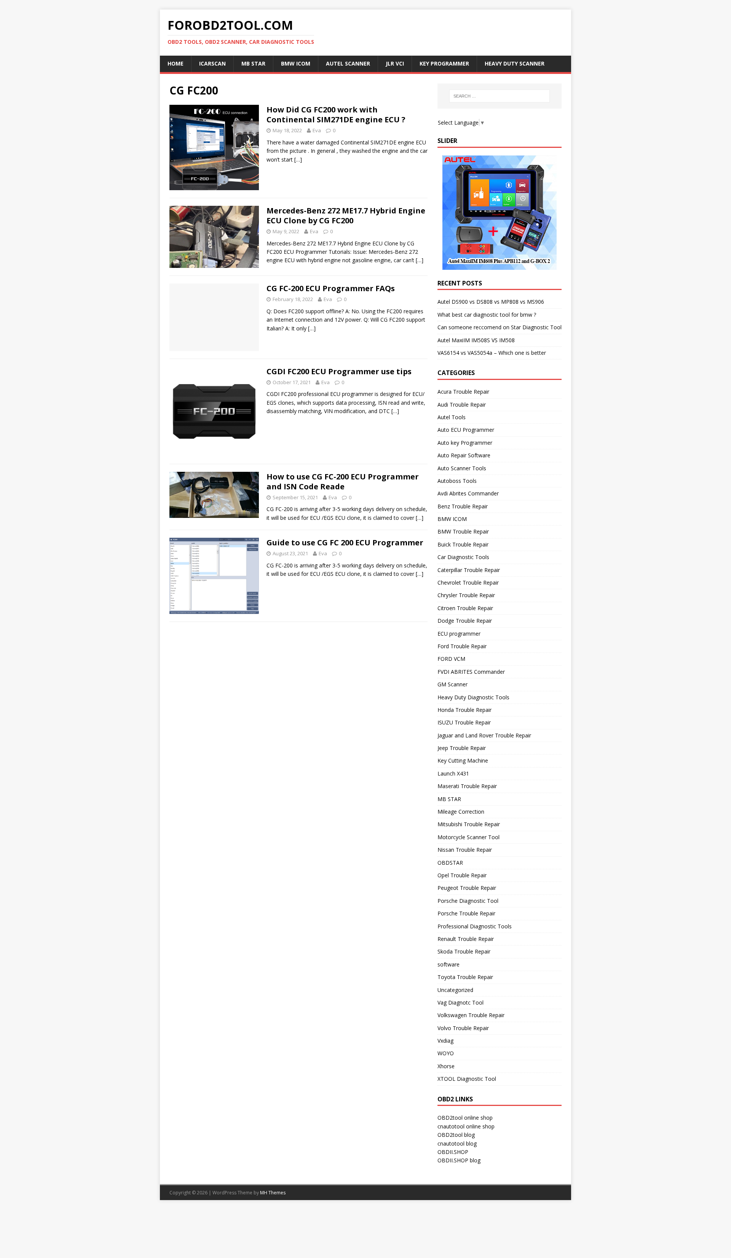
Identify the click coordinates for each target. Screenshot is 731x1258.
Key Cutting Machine (462, 760)
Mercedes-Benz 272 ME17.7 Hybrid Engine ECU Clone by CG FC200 (346, 215)
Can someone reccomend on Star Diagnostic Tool (499, 327)
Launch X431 (453, 773)
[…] (298, 159)
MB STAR (449, 799)
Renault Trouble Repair (465, 938)
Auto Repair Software (463, 455)
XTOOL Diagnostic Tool (466, 1078)
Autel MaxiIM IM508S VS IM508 (476, 340)
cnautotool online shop (466, 1126)
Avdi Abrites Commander (468, 493)
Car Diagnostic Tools (463, 557)
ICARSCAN (212, 63)
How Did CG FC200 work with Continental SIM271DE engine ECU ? (336, 114)
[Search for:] (499, 96)
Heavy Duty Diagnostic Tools (473, 697)
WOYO (445, 1053)
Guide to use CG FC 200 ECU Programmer (345, 542)
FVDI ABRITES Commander (471, 671)
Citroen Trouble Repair (465, 608)
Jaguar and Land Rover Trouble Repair (484, 735)
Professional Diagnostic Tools (474, 926)
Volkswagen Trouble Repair (470, 1015)
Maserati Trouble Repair (467, 786)
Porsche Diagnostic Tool (467, 900)
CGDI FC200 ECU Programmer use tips (339, 371)
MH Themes (273, 1192)
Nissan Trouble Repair (464, 849)
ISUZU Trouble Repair (464, 722)
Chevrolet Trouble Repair (468, 582)
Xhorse (446, 1066)
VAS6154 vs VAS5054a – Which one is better (491, 352)
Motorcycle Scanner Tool (468, 837)
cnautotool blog (457, 1143)
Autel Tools (451, 417)
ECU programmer (458, 633)
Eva (317, 130)
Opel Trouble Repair (462, 875)
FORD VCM (451, 658)
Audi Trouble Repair (461, 404)
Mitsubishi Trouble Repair (468, 824)
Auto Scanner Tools (461, 468)
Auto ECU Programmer (465, 429)
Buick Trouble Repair (462, 544)
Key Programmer (444, 63)
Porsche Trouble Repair (466, 913)
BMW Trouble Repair (463, 531)
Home (176, 63)
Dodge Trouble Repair (464, 620)
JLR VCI (395, 63)
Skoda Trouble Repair (463, 951)
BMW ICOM (295, 63)
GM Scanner (452, 684)
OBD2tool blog (456, 1134)
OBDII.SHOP (452, 1151)
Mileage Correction (460, 811)
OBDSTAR (450, 862)
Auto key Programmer (464, 442)
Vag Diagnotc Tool (460, 1002)
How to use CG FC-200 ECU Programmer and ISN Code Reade (343, 481)
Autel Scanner (348, 63)
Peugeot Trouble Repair (466, 887)
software (448, 964)
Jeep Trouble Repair (461, 748)
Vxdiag (445, 1040)
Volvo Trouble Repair (463, 1028)
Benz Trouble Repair (462, 506)
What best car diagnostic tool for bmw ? (486, 314)
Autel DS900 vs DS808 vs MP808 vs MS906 (490, 301)
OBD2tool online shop (465, 1117)
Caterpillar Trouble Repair (468, 570)
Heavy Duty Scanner (514, 63)
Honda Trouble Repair (464, 709)
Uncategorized (455, 990)
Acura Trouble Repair (463, 391)
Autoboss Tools (457, 480)
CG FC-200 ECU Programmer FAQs (331, 288)
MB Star (253, 63)
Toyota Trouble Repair (465, 977)
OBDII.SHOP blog (458, 1160)
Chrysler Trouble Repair (466, 595)
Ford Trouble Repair (462, 646)
